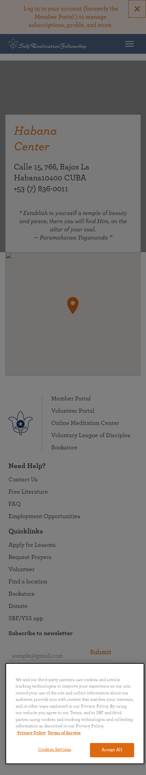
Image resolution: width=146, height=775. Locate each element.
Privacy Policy (31, 733)
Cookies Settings (54, 749)
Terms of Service (64, 733)
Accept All (112, 750)
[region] (74, 713)
